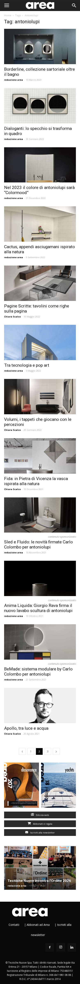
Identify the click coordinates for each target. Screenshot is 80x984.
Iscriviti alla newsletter (42, 832)
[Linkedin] (72, 947)
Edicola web (42, 814)
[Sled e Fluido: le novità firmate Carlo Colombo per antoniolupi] (40, 515)
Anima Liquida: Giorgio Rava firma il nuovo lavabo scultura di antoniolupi (38, 608)
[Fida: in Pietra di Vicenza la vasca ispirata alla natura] (40, 456)
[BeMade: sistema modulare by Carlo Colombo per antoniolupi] (40, 642)
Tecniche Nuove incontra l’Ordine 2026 (39, 881)
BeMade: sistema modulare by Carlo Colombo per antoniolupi (38, 672)
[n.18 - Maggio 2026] (58, 786)
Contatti (14, 925)
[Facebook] (50, 947)
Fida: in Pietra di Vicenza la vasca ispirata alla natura (36, 481)
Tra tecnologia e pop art (26, 365)
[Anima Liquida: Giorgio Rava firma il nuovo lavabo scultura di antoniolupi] (40, 578)
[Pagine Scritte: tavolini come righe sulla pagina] (40, 283)
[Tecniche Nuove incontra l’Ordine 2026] (40, 868)
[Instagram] (61, 947)
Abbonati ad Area (38, 925)
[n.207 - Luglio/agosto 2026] (21, 786)
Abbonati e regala (42, 823)
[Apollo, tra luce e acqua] (40, 705)
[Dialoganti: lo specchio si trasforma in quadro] (40, 105)
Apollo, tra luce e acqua (26, 728)
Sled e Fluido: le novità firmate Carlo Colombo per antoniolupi (38, 544)
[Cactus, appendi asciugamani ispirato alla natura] (40, 224)
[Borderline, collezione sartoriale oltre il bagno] (40, 46)
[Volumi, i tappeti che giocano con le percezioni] (40, 396)
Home (7, 15)
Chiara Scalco (12, 316)
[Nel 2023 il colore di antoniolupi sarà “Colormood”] (40, 165)
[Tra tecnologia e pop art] (40, 342)
